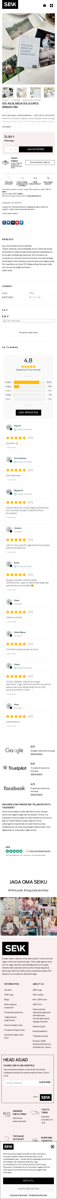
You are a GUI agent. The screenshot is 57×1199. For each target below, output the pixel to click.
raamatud (30, 209)
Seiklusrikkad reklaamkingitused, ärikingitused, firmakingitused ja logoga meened (42, 1015)
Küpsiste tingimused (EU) (13, 1036)
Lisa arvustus (28, 412)
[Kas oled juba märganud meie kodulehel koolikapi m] (9, 906)
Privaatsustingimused (38, 1195)
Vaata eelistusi (28, 1189)
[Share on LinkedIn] (22, 223)
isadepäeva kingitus (33, 207)
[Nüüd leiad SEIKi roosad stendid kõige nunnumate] (28, 926)
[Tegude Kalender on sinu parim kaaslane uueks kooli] (47, 926)
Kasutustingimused (13, 1025)
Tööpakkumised (40, 1036)
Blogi (6, 1000)
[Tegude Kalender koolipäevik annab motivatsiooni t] (9, 926)
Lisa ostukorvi (35, 149)
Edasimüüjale (39, 1026)
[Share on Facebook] (4, 223)
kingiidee (16, 100)
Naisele (9, 213)
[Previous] (7, 49)
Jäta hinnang (36, 754)
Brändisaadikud (40, 1031)
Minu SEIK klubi (40, 1000)
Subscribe (45, 1082)
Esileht (5, 100)
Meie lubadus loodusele (10, 1006)
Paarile (15, 213)
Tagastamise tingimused (10, 1018)
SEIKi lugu (9, 995)
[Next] (50, 49)
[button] (52, 1146)
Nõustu (28, 1181)
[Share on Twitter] (9, 223)
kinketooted (23, 209)
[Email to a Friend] (13, 223)
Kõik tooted (38, 995)
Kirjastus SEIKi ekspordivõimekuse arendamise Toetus (42, 1044)
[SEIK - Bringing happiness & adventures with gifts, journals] (16, 5)
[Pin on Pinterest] (17, 223)
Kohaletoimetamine (13, 1012)
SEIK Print (37, 1004)
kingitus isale (13, 209)
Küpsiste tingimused (18, 1195)
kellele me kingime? (32, 100)
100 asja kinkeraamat (19, 207)
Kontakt (8, 990)
